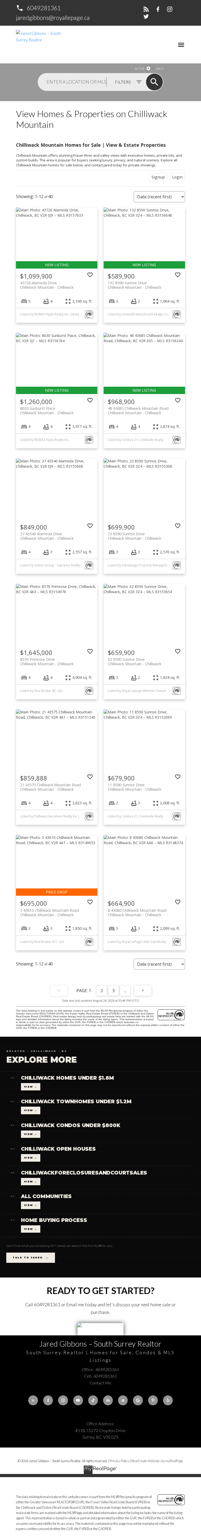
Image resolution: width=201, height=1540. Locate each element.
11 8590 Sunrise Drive (134, 787)
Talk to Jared (31, 1257)
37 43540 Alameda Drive (47, 536)
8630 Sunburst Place (47, 410)
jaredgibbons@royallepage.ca (53, 17)
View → (30, 1086)
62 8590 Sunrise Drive (134, 661)
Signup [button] (158, 176)
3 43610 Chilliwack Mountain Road (49, 912)
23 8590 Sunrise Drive (134, 536)
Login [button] (177, 176)
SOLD (159, 68)
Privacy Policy (119, 1461)
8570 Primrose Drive (47, 661)
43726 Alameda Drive (47, 285)
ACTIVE (139, 68)
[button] (38, 8)
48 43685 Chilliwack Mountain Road (138, 410)
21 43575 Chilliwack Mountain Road (50, 787)
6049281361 (44, 8)
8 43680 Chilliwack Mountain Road (137, 912)
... (125, 990)
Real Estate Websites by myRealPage (157, 1461)
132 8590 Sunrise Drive (134, 285)
